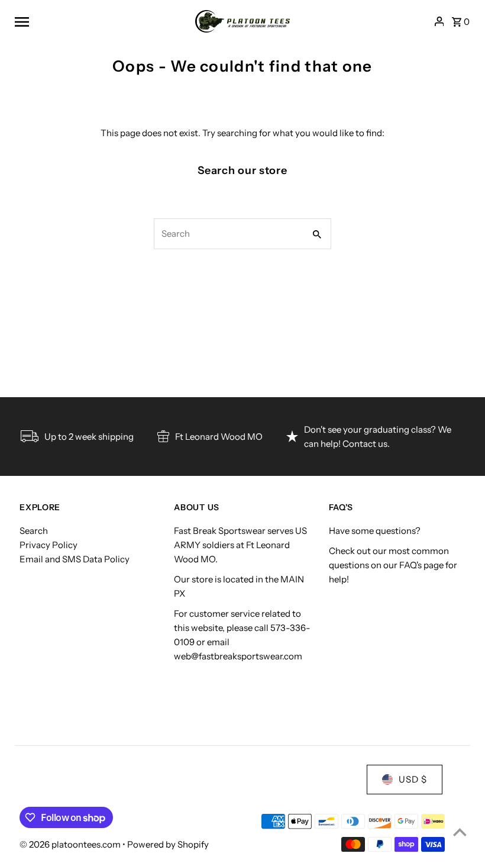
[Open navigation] (100, 21)
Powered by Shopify (168, 844)
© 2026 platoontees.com (71, 844)
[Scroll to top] (460, 832)
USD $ (413, 779)
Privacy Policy (48, 544)
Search (34, 530)
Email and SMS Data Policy (75, 559)
